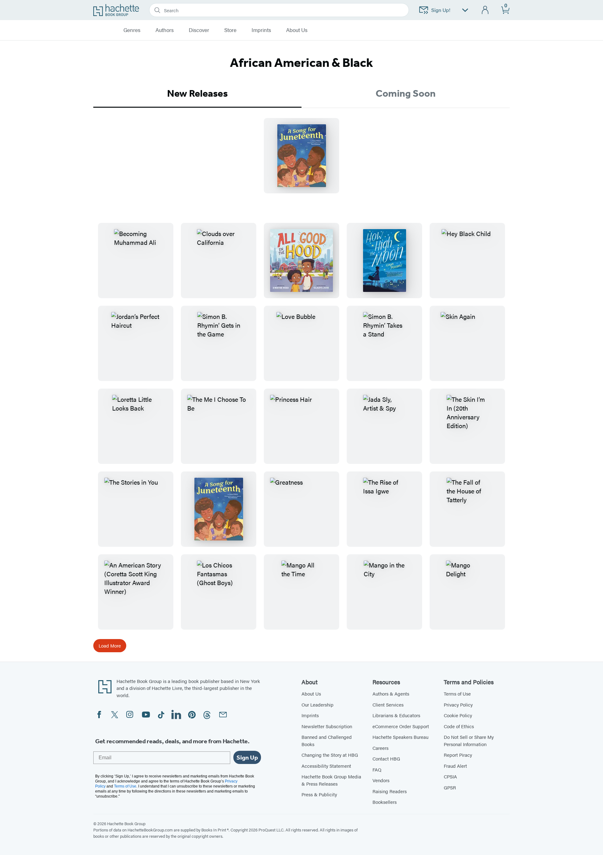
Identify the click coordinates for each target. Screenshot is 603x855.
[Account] (485, 10)
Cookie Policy (458, 715)
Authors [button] (164, 30)
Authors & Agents (390, 693)
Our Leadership (318, 704)
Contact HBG (386, 758)
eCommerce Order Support (400, 726)
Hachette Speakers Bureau (400, 737)
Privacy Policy (458, 704)
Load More (110, 645)
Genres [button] (131, 30)
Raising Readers (389, 791)
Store (230, 30)
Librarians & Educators (396, 715)
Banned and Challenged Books (327, 740)
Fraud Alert (455, 765)
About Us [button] (296, 30)
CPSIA (450, 776)
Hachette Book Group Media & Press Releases (331, 780)
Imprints (261, 30)
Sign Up (247, 757)
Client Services (388, 704)
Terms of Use (457, 693)
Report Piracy (458, 754)
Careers (380, 748)
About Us (311, 693)
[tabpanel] (301, 160)
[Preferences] (465, 10)
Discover (199, 30)
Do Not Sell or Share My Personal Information (469, 740)
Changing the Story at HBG (330, 754)
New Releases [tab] (197, 93)
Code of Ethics (459, 726)
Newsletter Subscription (327, 726)
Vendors (380, 780)
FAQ (376, 769)
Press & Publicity (319, 794)
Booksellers (384, 802)
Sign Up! (440, 9)
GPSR (450, 787)
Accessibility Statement (326, 765)
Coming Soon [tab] (406, 93)
